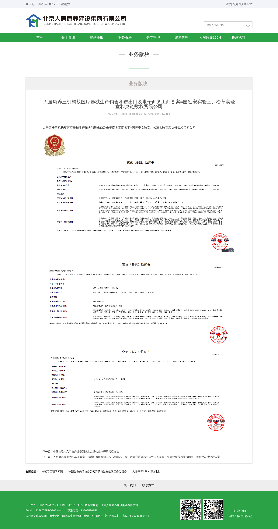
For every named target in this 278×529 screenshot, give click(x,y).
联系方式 (148, 485)
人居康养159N (210, 37)
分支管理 (153, 37)
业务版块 (125, 37)
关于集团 (68, 37)
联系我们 (238, 37)
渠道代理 (181, 37)
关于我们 (130, 485)
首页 (39, 37)
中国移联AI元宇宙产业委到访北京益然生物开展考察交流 (86, 451)
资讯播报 (96, 37)
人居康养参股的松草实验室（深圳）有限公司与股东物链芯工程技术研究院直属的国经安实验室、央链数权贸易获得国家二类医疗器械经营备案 (136, 456)
